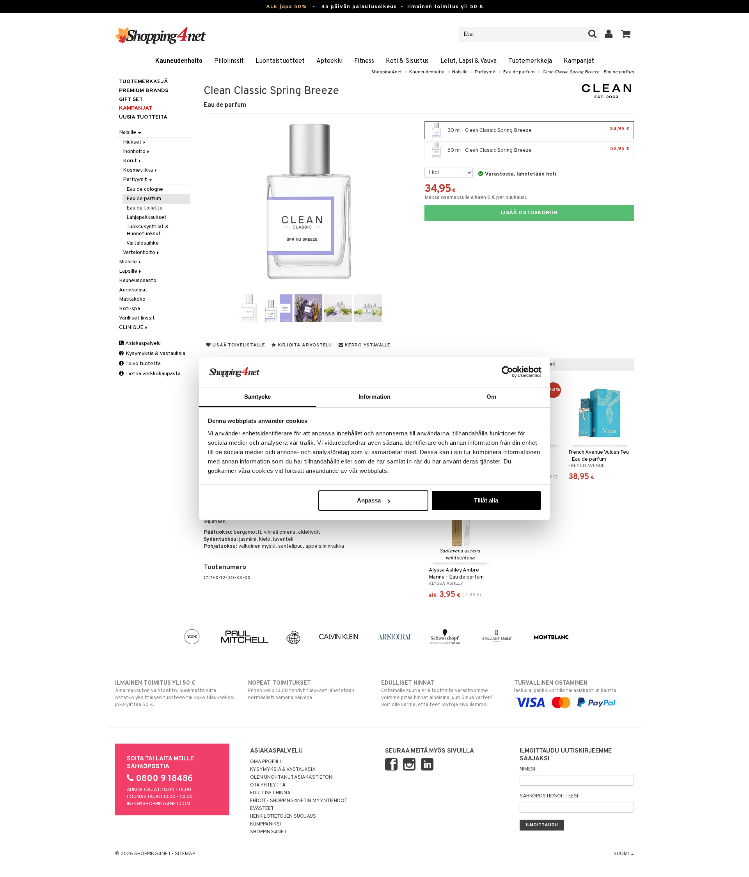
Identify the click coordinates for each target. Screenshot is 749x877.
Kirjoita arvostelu (304, 345)
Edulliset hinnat (271, 793)
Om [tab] (491, 396)
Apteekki (329, 61)
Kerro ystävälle (366, 345)
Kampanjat (579, 61)
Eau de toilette (144, 208)
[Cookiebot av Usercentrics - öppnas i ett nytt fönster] (507, 372)
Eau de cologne (144, 189)
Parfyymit (485, 72)
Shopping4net (386, 72)
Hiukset (133, 142)
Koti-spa (129, 308)
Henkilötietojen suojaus (283, 816)
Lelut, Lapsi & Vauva (468, 61)
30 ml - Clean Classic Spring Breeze (538, 130)
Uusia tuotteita (143, 117)
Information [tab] (374, 396)
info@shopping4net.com (158, 804)
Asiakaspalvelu (142, 343)
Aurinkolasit (133, 290)
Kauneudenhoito (178, 61)
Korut (130, 161)
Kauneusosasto (137, 280)
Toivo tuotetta (142, 363)
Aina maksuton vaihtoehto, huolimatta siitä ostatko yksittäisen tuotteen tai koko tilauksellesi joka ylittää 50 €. (174, 694)
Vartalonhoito (139, 252)
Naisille (459, 72)
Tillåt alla (486, 500)
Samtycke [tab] (257, 396)
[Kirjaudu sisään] (609, 34)
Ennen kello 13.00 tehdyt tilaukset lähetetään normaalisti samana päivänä (301, 690)
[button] (626, 34)
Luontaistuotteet (280, 61)
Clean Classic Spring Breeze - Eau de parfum (588, 72)
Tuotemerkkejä (530, 61)
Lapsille (128, 271)
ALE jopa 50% (286, 7)
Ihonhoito (135, 151)
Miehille (128, 262)
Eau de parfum (519, 72)
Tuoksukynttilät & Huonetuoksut (147, 230)
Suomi (622, 854)
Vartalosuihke (142, 243)
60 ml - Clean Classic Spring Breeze (538, 150)
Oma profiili (265, 762)
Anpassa (369, 500)
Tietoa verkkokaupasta (152, 374)
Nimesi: (528, 769)
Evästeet (262, 809)
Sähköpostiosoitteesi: (549, 796)
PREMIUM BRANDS (143, 90)
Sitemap (185, 854)
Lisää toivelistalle (238, 345)
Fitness (364, 61)
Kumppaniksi (265, 824)
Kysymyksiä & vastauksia (154, 353)
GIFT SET (131, 99)
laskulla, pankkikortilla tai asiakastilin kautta (565, 687)
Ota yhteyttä (268, 785)
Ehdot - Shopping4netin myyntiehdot (298, 801)
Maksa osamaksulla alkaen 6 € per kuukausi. (475, 197)
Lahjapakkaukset (146, 217)
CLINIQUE (132, 327)
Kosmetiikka (138, 170)
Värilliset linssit (137, 318)
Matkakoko (132, 299)
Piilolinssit (229, 61)
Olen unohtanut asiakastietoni (292, 777)
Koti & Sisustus (407, 61)
